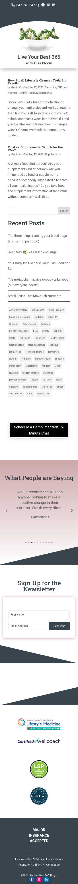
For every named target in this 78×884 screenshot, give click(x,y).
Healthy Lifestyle (36, 345)
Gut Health (25, 338)
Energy (45, 331)
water (29, 393)
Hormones (53, 352)
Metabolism (15, 366)
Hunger (13, 359)
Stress (60, 387)
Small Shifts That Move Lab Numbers (34, 296)
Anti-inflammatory (18, 310)
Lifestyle (59, 359)
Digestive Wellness (19, 331)
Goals (12, 338)
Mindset (46, 366)
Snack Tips (47, 387)
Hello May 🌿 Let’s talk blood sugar (33, 252)
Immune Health (43, 359)
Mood (57, 366)
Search (64, 210)
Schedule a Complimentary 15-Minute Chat (39, 430)
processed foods (17, 379)
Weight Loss (43, 393)
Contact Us (53, 864)
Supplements (44, 92)
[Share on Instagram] (39, 879)
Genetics (58, 331)
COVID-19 (53, 317)
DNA (35, 331)
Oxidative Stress (30, 373)
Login (54, 875)
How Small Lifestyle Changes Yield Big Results (37, 81)
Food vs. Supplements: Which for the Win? (35, 148)
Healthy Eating (57, 338)
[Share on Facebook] (31, 879)
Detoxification (29, 324)
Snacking (14, 387)
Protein (34, 379)
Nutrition (13, 373)
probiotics (48, 373)
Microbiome (31, 366)
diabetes (45, 324)
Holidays (54, 345)
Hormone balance (35, 352)
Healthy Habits (27, 92)
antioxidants (38, 310)
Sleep (58, 379)
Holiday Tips (15, 352)
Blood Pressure (56, 310)
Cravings (13, 324)
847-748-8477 (26, 5)
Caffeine (39, 317)
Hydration (26, 359)
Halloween (40, 338)
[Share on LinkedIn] (46, 879)
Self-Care (47, 379)
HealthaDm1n (19, 87)
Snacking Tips (30, 387)
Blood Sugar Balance (19, 317)
